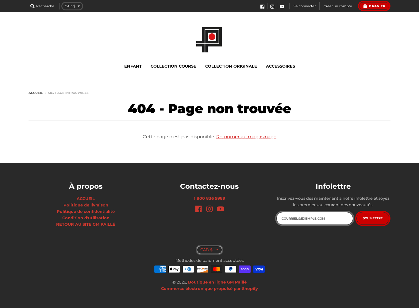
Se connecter (305, 6)
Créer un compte (338, 6)
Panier (377, 6)
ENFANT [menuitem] (133, 66)
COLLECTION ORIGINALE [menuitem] (231, 66)
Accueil (36, 93)
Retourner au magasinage (246, 136)
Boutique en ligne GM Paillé (217, 282)
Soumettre (373, 218)
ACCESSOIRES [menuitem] (280, 66)
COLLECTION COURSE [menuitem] (173, 66)
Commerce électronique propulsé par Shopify (209, 288)
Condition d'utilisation (86, 217)
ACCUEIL (86, 198)
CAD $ (70, 6)
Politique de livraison (85, 204)
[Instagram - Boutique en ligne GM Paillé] (272, 6)
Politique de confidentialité (86, 211)
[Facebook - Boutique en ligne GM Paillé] (262, 6)
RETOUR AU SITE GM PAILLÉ (85, 224)
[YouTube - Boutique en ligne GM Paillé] (282, 6)
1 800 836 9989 (209, 198)
